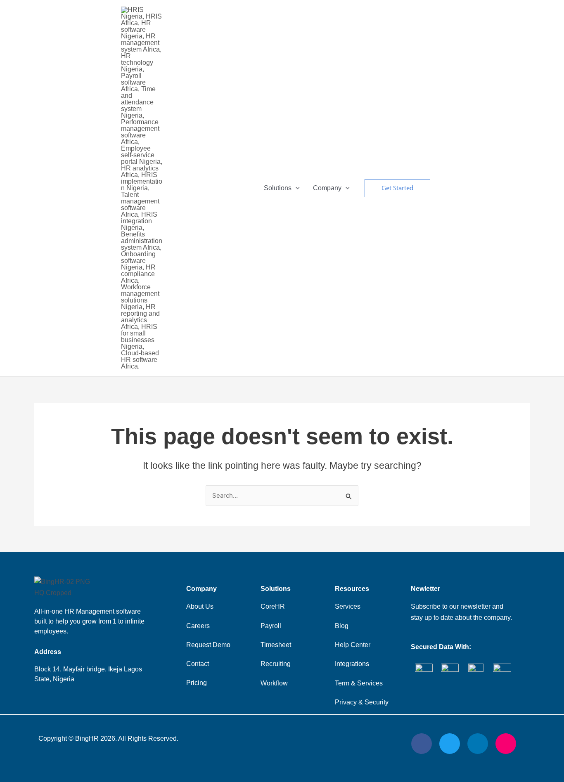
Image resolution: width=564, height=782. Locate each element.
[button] (397, 188)
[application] (295, 188)
